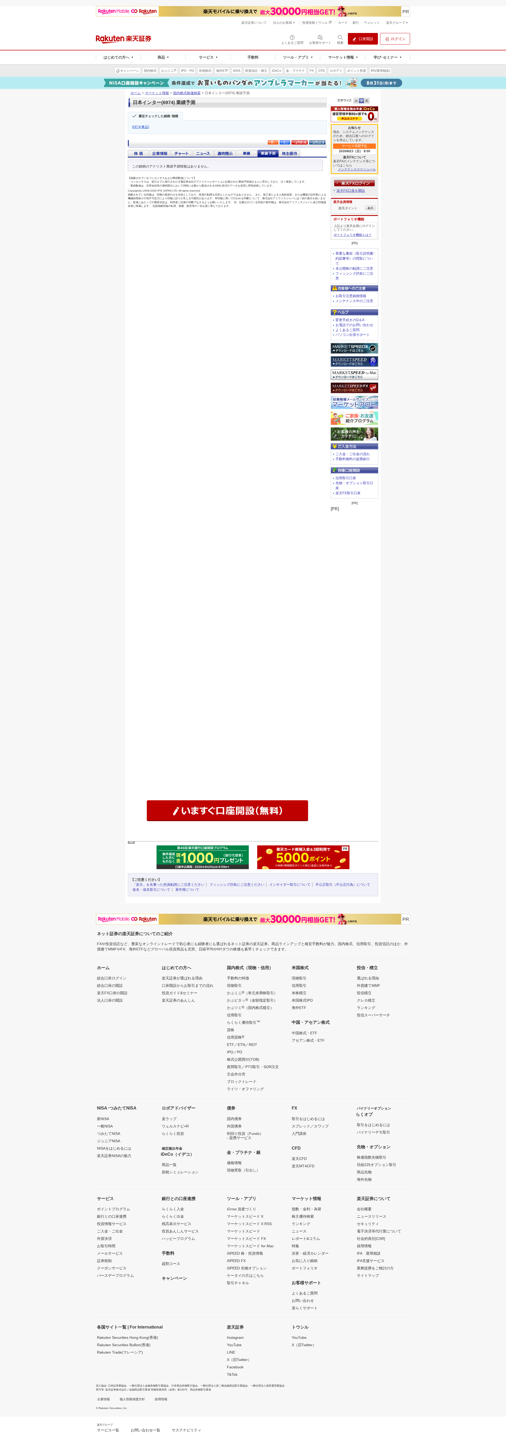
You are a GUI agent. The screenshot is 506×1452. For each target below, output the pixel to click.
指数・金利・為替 (306, 1209)
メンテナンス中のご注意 (354, 301)
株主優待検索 (303, 1216)
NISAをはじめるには (114, 1148)
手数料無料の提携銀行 (352, 459)
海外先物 (364, 1179)
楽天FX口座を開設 (351, 191)
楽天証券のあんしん (178, 1000)
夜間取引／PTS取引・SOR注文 (253, 1067)
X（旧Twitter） (239, 1360)
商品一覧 (169, 1165)
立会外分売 (236, 1074)
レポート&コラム (306, 1238)
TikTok (232, 1374)
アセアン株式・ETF (308, 1040)
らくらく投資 (173, 1133)
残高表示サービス (176, 1224)
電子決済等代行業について (379, 1231)
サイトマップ (368, 1275)
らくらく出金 (173, 1216)
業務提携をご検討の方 (375, 1268)
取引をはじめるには (308, 1119)
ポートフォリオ (305, 1268)
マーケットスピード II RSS (249, 1224)
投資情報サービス (111, 1224)
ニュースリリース (371, 1216)
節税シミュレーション (180, 1172)
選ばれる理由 (368, 978)
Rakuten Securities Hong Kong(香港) (127, 1337)
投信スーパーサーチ (373, 1015)
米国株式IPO (302, 1000)
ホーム (135, 93)
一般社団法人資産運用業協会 (267, 1385)
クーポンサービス (111, 1268)
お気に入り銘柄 (305, 1261)
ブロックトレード (241, 1081)
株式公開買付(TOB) (243, 1059)
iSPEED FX (236, 1261)
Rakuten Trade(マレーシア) (120, 1352)
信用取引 (234, 1015)
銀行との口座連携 (111, 1216)
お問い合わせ (303, 1300)
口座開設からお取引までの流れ (187, 985)
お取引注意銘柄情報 (350, 296)
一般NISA (105, 1126)
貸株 (230, 1030)
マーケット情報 (157, 93)
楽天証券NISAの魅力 (114, 1156)
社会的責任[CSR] (371, 1238)
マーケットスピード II (245, 1216)
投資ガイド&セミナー (179, 993)
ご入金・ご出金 (110, 1231)
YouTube (234, 1345)
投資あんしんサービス (180, 1231)
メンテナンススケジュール (357, 169)
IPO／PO (234, 1052)
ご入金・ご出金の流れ (352, 454)
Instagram (235, 1337)
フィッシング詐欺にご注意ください (237, 885)
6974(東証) (140, 127)
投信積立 (364, 993)
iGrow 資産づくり (241, 1209)
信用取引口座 (345, 478)
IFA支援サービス (371, 1261)
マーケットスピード (243, 1231)
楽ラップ (169, 1119)
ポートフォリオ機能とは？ (353, 235)
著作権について (187, 890)
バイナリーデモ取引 (373, 1132)
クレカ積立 (366, 1000)
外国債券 (234, 1126)
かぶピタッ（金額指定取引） (252, 1000)
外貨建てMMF (368, 985)
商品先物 (364, 1172)
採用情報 (364, 1246)
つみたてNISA (108, 1133)
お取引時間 (106, 1246)
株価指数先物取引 (371, 1157)
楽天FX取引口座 (348, 493)
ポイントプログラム (113, 1209)
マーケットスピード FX (246, 1238)
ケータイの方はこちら (245, 1275)
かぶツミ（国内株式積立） (250, 1007)
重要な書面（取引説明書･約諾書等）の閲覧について (355, 258)
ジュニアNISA (108, 1141)
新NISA (103, 1119)
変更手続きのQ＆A (349, 320)
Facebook (235, 1367)
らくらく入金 (173, 1209)
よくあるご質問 (347, 330)
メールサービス (110, 1253)
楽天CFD (299, 1158)
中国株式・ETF (304, 1033)
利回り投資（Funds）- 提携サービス (245, 1135)
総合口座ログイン (111, 978)
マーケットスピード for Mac (250, 1246)
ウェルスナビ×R (175, 1126)
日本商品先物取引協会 (184, 1385)
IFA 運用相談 (369, 1253)
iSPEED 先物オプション (247, 1268)
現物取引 (234, 985)
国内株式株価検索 (187, 93)
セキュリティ (368, 1224)
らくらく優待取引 (243, 1022)
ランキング (366, 1008)
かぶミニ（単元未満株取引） (252, 992)
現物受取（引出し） (243, 1170)
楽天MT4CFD (303, 1166)
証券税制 (104, 1261)
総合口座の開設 (110, 985)
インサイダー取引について (289, 885)
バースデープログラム (115, 1275)
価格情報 (234, 1163)
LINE (231, 1352)
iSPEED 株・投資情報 (245, 1253)
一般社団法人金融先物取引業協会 (149, 1385)
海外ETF (299, 1008)
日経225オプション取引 (376, 1165)
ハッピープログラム (178, 1238)
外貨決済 (104, 1238)
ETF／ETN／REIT (242, 1044)
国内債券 (234, 1119)
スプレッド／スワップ (310, 1126)
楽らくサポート (305, 1308)
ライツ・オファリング (245, 1089)
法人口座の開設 (110, 1000)
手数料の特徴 (238, 978)
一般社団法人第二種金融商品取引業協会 (224, 1385)
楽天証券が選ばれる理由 (182, 978)
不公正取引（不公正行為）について (342, 885)
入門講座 (299, 1133)
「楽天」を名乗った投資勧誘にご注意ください (169, 885)
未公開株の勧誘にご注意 (354, 268)
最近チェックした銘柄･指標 (158, 116)
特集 (295, 1246)
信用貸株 (235, 1037)
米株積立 (299, 993)
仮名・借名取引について (151, 890)
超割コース (171, 1263)
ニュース (299, 1231)
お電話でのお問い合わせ (354, 325)
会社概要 (364, 1209)
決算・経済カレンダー (310, 1253)
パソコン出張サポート (352, 335)
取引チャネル (238, 1283)
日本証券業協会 (117, 1385)
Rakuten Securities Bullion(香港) (123, 1345)
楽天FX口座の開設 (112, 993)
